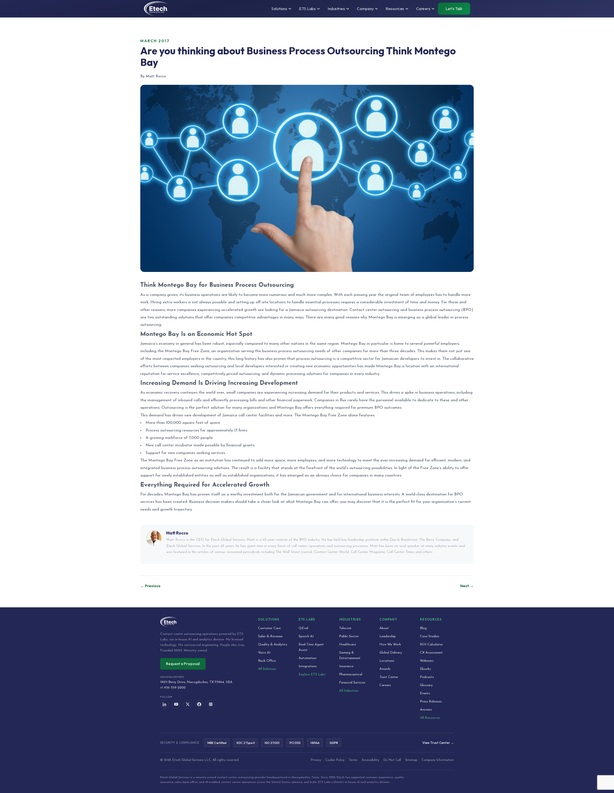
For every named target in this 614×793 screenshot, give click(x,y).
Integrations (308, 666)
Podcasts (427, 677)
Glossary (426, 685)
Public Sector (349, 636)
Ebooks (425, 669)
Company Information (438, 760)
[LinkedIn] (164, 704)
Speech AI (306, 636)
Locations (386, 661)
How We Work (390, 644)
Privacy (316, 760)
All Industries (348, 691)
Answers (426, 710)
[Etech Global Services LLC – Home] (156, 8)
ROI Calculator (431, 644)
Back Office (267, 661)
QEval (303, 628)
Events (425, 693)
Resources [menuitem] (395, 8)
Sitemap (411, 760)
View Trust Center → (438, 743)
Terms (353, 760)
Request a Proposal (183, 663)
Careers (385, 685)
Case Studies (429, 636)
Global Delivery (390, 653)
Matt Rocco (177, 532)
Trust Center (388, 677)
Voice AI (264, 653)
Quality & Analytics (272, 644)
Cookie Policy (334, 760)
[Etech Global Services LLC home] (203, 622)
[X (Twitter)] (187, 704)
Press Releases (431, 701)
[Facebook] (199, 704)
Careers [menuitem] (423, 8)
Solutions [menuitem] (279, 8)
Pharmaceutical (350, 674)
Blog (423, 628)
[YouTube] (176, 704)
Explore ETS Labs (312, 674)
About (384, 628)
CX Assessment (431, 653)
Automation (307, 658)
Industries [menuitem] (336, 8)
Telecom (345, 628)
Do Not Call (392, 760)
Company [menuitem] (365, 8)
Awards (384, 669)
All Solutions (267, 669)
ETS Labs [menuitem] (307, 8)
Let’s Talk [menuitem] (454, 8)
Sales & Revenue (270, 636)
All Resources (430, 718)
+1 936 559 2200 (173, 688)
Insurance (346, 666)
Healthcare (347, 644)
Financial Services (352, 682)
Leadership (387, 636)
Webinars (427, 661)
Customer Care (269, 628)
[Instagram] (210, 704)
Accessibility (370, 760)
